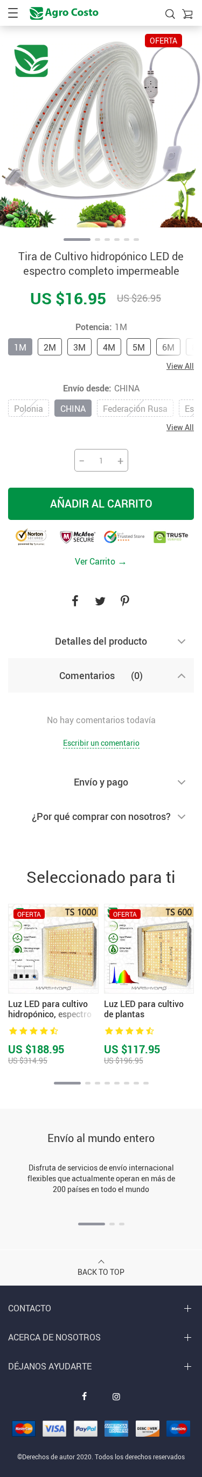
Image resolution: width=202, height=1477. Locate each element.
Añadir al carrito (101, 503)
